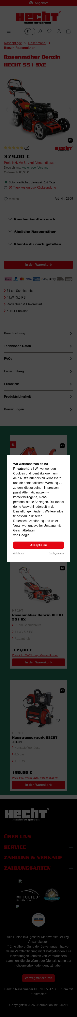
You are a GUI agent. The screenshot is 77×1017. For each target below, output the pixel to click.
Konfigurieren (56, 553)
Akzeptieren (38, 545)
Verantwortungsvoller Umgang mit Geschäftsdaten (37, 528)
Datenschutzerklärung (28, 521)
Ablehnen (18, 553)
